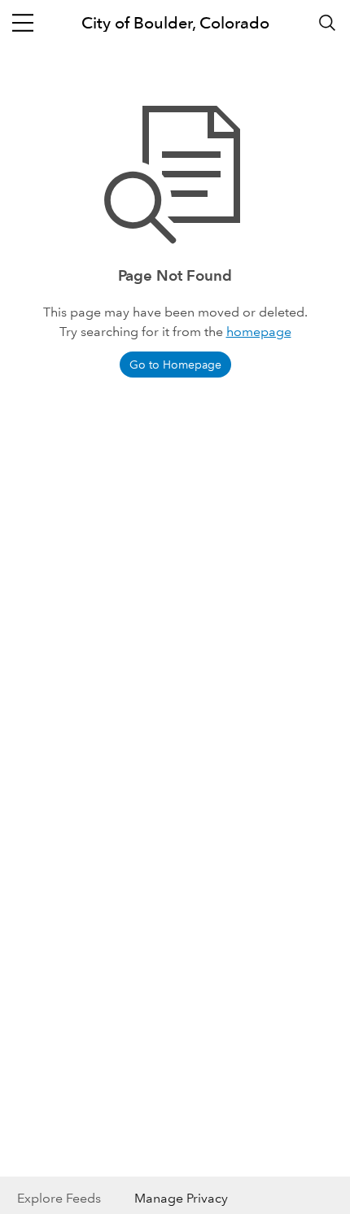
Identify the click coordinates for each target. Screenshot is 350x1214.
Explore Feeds (59, 1198)
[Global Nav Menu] (22, 22)
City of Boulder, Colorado (175, 23)
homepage (258, 331)
